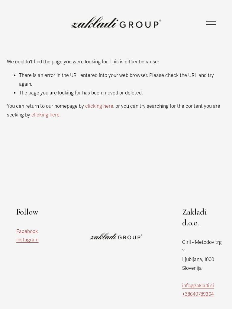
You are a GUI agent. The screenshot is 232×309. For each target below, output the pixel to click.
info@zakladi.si (198, 286)
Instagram (27, 240)
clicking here (99, 106)
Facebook (27, 231)
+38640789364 (198, 294)
